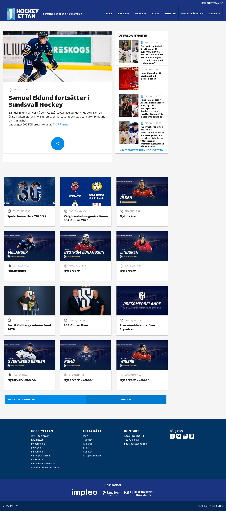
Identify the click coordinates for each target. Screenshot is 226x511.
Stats (155, 13)
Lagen (213, 13)
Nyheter (170, 13)
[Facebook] (172, 436)
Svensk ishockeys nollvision (45, 467)
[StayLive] (110, 492)
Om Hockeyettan (40, 435)
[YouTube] (191, 436)
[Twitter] (178, 436)
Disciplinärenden (192, 13)
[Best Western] (139, 492)
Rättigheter (37, 439)
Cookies (202, 506)
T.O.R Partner (61, 124)
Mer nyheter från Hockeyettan (142, 150)
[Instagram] (185, 436)
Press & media (217, 506)
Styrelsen (36, 447)
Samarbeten (37, 451)
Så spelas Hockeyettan (43, 463)
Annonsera (37, 459)
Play (109, 13)
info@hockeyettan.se (135, 443)
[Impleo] (85, 492)
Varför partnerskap (41, 455)
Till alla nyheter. (23, 399)
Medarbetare (38, 443)
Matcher (140, 13)
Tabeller (123, 13)
